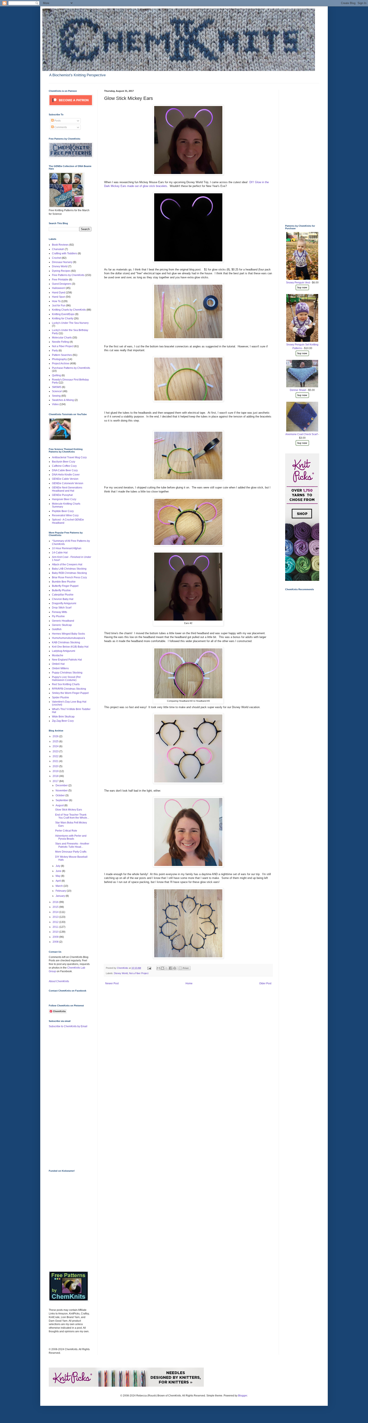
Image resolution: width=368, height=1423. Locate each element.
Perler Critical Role (66, 830)
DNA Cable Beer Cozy (65, 470)
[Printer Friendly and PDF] (184, 969)
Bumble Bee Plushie (64, 581)
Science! (57, 391)
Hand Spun (58, 296)
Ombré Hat (58, 663)
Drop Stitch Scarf (61, 607)
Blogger (242, 1395)
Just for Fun (58, 305)
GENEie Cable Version (65, 478)
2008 (56, 941)
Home (189, 983)
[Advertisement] (66, 1098)
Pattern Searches (62, 355)
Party (55, 350)
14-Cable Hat (60, 552)
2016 (56, 902)
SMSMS (56, 387)
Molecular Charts (62, 337)
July (58, 865)
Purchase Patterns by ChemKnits (71, 367)
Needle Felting (60, 341)
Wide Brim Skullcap (63, 716)
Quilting (56, 375)
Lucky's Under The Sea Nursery (70, 322)
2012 (56, 922)
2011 (56, 926)
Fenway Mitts (59, 612)
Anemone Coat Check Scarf (301, 434)
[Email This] (158, 968)
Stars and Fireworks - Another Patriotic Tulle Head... (72, 845)
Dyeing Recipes (61, 270)
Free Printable (60, 279)
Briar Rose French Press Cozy (69, 577)
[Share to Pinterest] (174, 968)
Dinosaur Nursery (62, 262)
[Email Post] (149, 968)
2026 (56, 736)
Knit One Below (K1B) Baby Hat (70, 646)
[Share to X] (166, 968)
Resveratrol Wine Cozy (65, 515)
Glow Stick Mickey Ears (68, 809)
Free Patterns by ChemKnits (68, 275)
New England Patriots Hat (67, 659)
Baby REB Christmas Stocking (69, 572)
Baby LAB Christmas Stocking (69, 568)
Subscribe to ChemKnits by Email (68, 1026)
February (61, 890)
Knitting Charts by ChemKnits (69, 309)
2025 (56, 741)
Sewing (56, 395)
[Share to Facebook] (170, 968)
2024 (56, 746)
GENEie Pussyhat (62, 495)
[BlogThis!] (162, 968)
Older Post (265, 983)
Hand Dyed (58, 292)
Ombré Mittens (60, 668)
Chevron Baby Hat (62, 599)
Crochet (56, 257)
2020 (56, 766)
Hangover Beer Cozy (64, 499)
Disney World (121, 973)
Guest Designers (61, 283)
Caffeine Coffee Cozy (64, 465)
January (61, 895)
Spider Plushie (60, 697)
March (59, 885)
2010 (56, 931)
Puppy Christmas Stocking (67, 672)
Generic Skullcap (62, 625)
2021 (56, 761)
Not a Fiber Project (138, 973)
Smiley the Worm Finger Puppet (70, 693)
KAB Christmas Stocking (66, 642)
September (62, 800)
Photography (59, 359)
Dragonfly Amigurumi (64, 603)
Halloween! (58, 288)
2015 (56, 906)
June (59, 871)
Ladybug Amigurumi (63, 650)
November (62, 790)
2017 (56, 781)
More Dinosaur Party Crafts (70, 851)
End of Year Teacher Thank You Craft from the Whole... (72, 816)
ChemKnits (123, 968)
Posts (57, 120)
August (60, 805)
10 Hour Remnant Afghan (66, 548)
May (58, 875)
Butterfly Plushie (61, 590)
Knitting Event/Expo (63, 314)
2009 (56, 936)
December (62, 785)
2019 (56, 771)
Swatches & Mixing (63, 400)
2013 (56, 916)
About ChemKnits (59, 981)
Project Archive (60, 363)
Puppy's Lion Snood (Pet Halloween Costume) (66, 679)
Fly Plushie (58, 616)
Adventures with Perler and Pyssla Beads (70, 837)
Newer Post (112, 983)
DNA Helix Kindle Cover (66, 474)
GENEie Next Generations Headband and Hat (67, 489)
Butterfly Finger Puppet (65, 585)
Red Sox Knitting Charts (66, 684)
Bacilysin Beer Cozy (63, 461)
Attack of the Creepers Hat (67, 564)
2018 (56, 776)
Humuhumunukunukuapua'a (68, 638)
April (59, 880)
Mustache (57, 655)
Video (55, 404)
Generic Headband (63, 620)
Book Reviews (60, 244)
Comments (60, 127)
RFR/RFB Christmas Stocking (69, 688)
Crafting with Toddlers (64, 253)
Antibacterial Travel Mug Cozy (69, 457)
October (60, 795)
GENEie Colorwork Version (67, 483)
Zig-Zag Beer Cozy (63, 720)
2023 (56, 751)
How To (56, 301)
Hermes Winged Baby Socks (68, 633)
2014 (56, 912)
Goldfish (57, 629)
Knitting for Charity (62, 318)
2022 (56, 756)
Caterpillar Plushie (62, 594)
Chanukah (58, 249)
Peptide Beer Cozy (63, 511)
